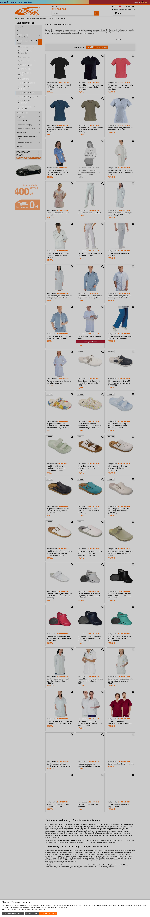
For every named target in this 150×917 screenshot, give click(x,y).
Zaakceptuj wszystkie (48, 913)
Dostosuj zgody (31, 913)
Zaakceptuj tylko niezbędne (13, 913)
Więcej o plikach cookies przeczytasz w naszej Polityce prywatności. (24, 909)
